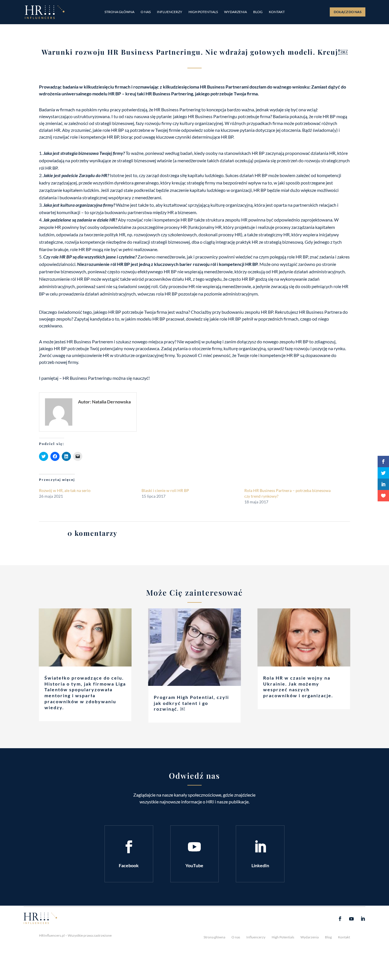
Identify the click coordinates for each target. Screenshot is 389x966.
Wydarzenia (235, 12)
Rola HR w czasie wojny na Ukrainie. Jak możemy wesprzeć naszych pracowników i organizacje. (298, 686)
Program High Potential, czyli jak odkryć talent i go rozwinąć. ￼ (191, 703)
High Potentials (203, 12)
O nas (146, 12)
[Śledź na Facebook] (129, 847)
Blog (258, 12)
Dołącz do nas (347, 12)
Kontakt (277, 12)
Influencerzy (169, 12)
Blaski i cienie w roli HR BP (165, 490)
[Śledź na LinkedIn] (260, 847)
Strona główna (119, 12)
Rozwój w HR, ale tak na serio (65, 490)
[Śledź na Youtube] (194, 847)
